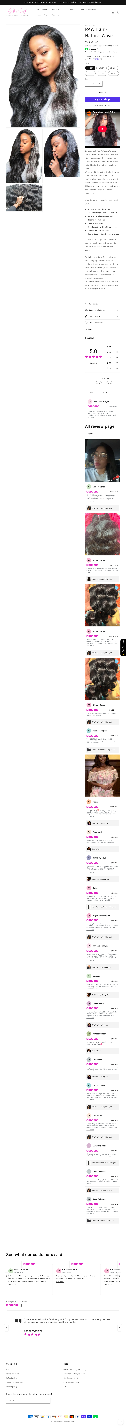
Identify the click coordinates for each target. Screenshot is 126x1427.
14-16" (90, 68)
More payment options (102, 105)
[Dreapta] (119, 1328)
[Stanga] (6, 1328)
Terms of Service (12, 1374)
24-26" (113, 73)
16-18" (101, 68)
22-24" (102, 73)
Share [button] (90, 329)
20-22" (90, 73)
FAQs (65, 1386)
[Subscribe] (47, 1401)
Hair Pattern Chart (70, 1378)
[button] (46, 14)
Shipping (97, 52)
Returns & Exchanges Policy (74, 1374)
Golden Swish (59, 1421)
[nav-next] (119, 1276)
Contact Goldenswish (14, 1382)
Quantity (88, 79)
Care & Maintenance (71, 1382)
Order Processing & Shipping (74, 1369)
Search (9, 1369)
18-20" (113, 68)
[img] (93, 357)
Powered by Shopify (69, 1421)
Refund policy (11, 1378)
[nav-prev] (6, 1276)
